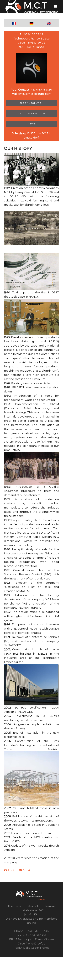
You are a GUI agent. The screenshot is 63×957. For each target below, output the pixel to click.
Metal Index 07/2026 (32, 113)
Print (11, 870)
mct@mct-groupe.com (35, 93)
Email (26, 870)
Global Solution (31, 103)
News (31, 124)
